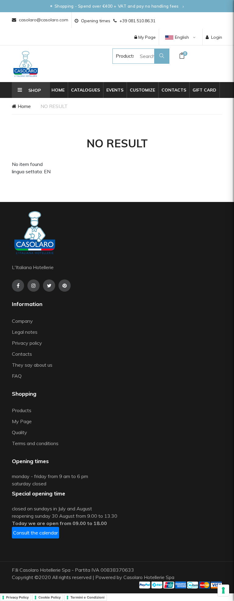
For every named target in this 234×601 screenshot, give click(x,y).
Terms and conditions (35, 443)
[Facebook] (18, 285)
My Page (146, 37)
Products (119, 56)
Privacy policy (27, 343)
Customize (142, 90)
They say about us (32, 365)
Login (216, 37)
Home (58, 90)
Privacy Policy (17, 597)
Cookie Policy (49, 597)
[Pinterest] (64, 285)
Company (22, 321)
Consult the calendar (35, 533)
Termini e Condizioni (87, 597)
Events (114, 90)
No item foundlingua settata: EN (31, 168)
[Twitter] (49, 285)
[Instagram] (33, 285)
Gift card (204, 90)
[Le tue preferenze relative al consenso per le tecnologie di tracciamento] (223, 590)
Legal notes (24, 332)
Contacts (173, 90)
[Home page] (25, 63)
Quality (20, 432)
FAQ (17, 376)
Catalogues (85, 90)
